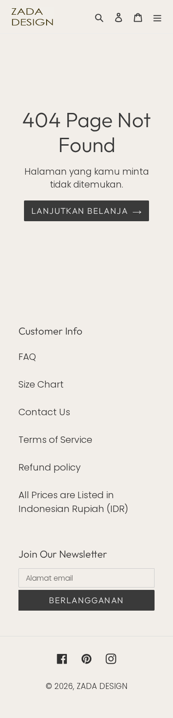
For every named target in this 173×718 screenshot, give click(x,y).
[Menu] (157, 16)
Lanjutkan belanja (79, 211)
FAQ (27, 356)
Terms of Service (55, 439)
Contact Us (44, 412)
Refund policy (49, 467)
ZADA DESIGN (102, 686)
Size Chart (41, 384)
